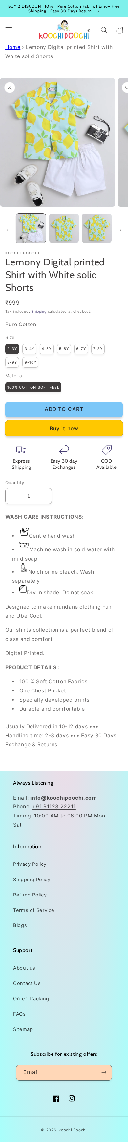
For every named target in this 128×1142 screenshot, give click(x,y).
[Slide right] (121, 230)
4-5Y (47, 348)
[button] (8, 30)
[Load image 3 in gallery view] (97, 228)
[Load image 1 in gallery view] (31, 228)
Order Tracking (31, 999)
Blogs (20, 925)
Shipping (39, 311)
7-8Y (98, 348)
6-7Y (81, 348)
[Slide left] (7, 230)
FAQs (19, 1014)
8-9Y (12, 362)
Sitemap (23, 1029)
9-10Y (30, 362)
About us (24, 968)
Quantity (14, 482)
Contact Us (27, 983)
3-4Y (29, 348)
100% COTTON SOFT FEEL (33, 387)
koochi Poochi (73, 1130)
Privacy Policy (30, 864)
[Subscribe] (103, 1073)
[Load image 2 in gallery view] (64, 228)
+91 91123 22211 (53, 806)
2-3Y (12, 348)
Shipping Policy (31, 879)
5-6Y (64, 348)
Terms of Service (33, 910)
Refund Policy (30, 895)
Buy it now (64, 428)
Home (13, 47)
